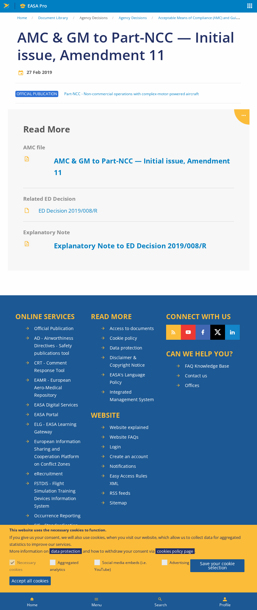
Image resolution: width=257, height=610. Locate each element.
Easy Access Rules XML (128, 479)
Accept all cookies (30, 581)
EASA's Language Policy (127, 378)
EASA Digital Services (56, 405)
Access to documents (132, 328)
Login (115, 447)
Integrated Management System (132, 395)
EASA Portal (46, 414)
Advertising (179, 562)
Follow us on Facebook (203, 332)
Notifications (123, 466)
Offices (192, 385)
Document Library (53, 17)
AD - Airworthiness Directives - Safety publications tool (53, 345)
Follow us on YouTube (188, 332)
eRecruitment (48, 474)
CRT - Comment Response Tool (50, 366)
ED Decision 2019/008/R (68, 210)
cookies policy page (175, 551)
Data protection (126, 348)
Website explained (129, 427)
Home (22, 17)
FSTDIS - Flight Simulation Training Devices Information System (55, 494)
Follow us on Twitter (217, 332)
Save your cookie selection (217, 566)
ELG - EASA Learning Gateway (55, 428)
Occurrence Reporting (57, 516)
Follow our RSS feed (173, 332)
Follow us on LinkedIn (232, 332)
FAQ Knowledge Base (207, 366)
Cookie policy (123, 338)
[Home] (32, 601)
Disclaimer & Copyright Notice (127, 361)
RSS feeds (120, 493)
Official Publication (54, 328)
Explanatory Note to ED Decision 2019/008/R (130, 245)
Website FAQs (124, 437)
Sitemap (118, 503)
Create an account (129, 456)
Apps (250, 6)
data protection (65, 551)
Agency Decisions (133, 17)
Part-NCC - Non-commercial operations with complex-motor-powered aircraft (131, 94)
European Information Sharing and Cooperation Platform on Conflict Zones (57, 452)
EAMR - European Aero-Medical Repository (52, 387)
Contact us (196, 376)
